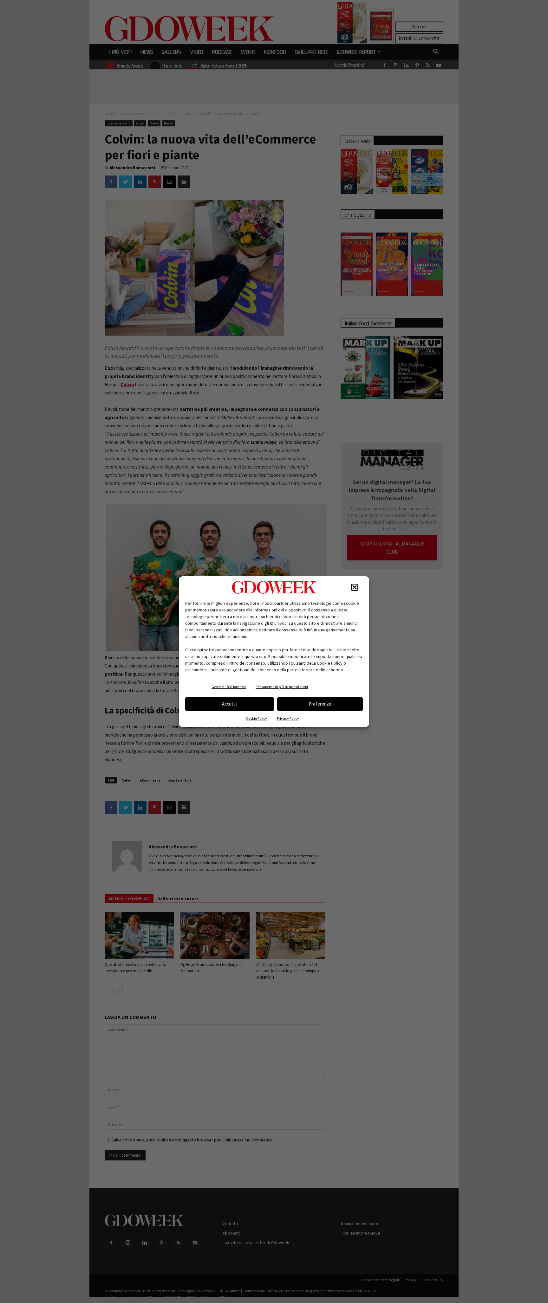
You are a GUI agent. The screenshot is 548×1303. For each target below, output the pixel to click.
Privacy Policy (288, 718)
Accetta (230, 704)
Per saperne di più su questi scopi (282, 686)
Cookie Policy (256, 718)
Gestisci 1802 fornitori (229, 686)
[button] (354, 587)
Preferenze (320, 704)
